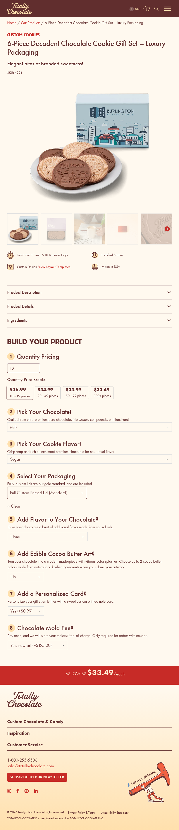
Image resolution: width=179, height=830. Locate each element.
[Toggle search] (156, 9)
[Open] (167, 9)
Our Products (32, 22)
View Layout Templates (54, 267)
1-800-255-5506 (22, 760)
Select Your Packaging (46, 476)
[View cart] (147, 8)
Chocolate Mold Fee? (45, 628)
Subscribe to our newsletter (37, 777)
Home (13, 22)
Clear (16, 506)
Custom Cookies (23, 35)
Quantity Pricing (38, 356)
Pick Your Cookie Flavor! (49, 444)
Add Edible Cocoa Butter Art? (56, 553)
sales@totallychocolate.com (30, 765)
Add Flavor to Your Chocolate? (57, 519)
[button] (166, 89)
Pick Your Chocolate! (44, 412)
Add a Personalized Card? (51, 593)
